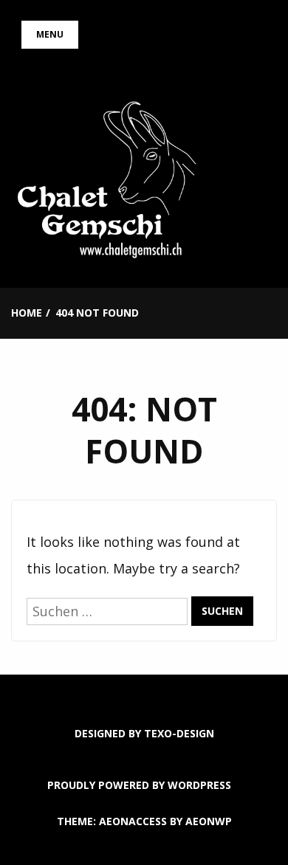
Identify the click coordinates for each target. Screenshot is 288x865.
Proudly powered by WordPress (139, 785)
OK (144, 829)
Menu (50, 34)
